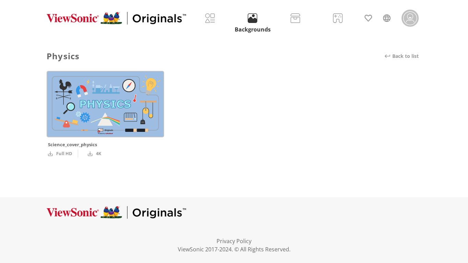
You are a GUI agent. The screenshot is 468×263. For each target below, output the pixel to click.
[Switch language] (386, 18)
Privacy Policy (234, 241)
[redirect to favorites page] (368, 18)
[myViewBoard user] (410, 18)
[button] (116, 18)
